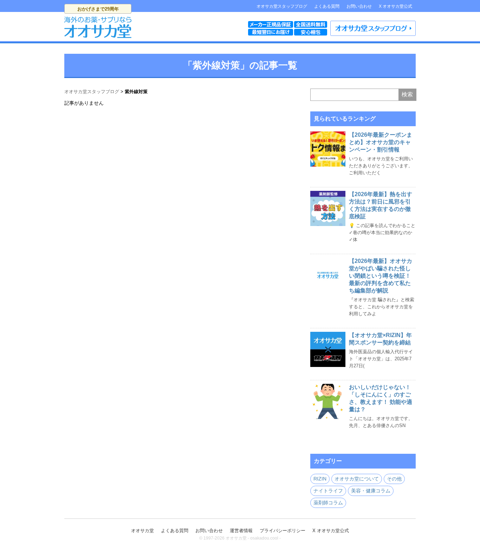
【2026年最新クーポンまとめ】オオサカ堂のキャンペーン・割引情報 (380, 142)
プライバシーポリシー (282, 530)
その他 (394, 479)
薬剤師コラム (328, 502)
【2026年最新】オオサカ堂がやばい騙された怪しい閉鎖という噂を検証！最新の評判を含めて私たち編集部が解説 (380, 275)
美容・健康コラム (370, 490)
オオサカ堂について (357, 479)
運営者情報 (241, 530)
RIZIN (319, 479)
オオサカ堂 (142, 530)
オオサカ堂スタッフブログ (282, 6)
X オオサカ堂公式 (395, 6)
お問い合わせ (359, 6)
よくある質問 (326, 6)
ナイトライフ (328, 490)
